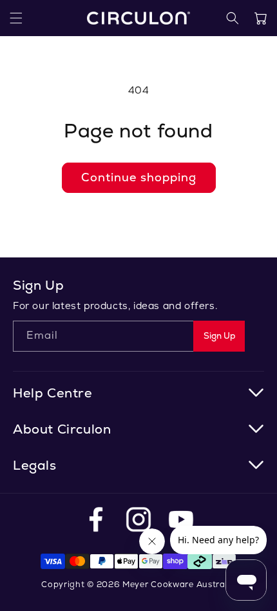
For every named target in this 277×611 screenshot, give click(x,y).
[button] (16, 18)
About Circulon (62, 429)
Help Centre (53, 393)
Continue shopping (138, 177)
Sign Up (219, 335)
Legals (35, 465)
